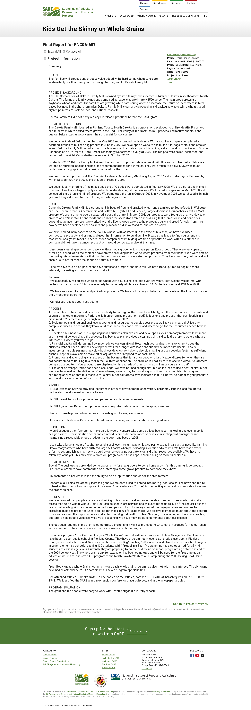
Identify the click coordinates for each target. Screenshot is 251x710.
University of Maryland (161, 692)
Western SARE (108, 667)
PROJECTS (110, 15)
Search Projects (50, 658)
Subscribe (135, 631)
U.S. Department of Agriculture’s (58, 694)
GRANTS (163, 15)
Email (170, 82)
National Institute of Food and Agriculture (89, 694)
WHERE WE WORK (146, 15)
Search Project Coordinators (56, 661)
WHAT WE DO (127, 15)
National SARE (108, 654)
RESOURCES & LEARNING (185, 15)
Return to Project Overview (190, 604)
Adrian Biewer (174, 79)
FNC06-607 (181, 54)
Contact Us (147, 668)
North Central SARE (111, 658)
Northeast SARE (109, 661)
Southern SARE (109, 664)
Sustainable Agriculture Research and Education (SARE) (89, 692)
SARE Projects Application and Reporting (61, 664)
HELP (205, 15)
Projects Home (50, 654)
